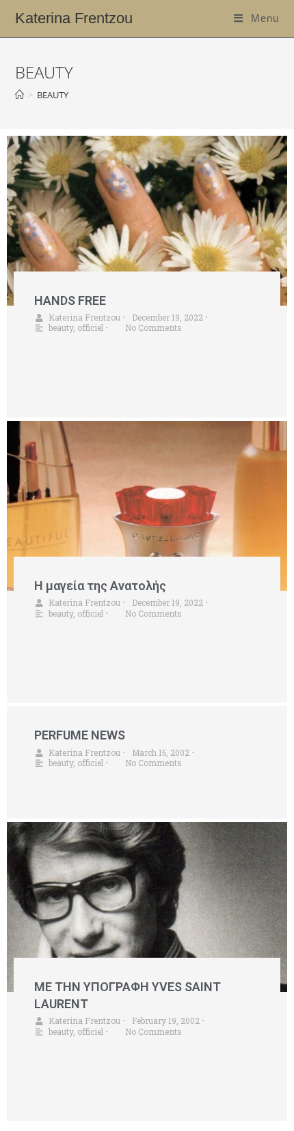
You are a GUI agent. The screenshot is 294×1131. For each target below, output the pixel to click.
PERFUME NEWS (79, 735)
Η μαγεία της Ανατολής (100, 585)
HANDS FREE (70, 300)
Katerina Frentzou (74, 18)
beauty (61, 327)
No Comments (153, 327)
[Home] (19, 95)
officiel (90, 327)
